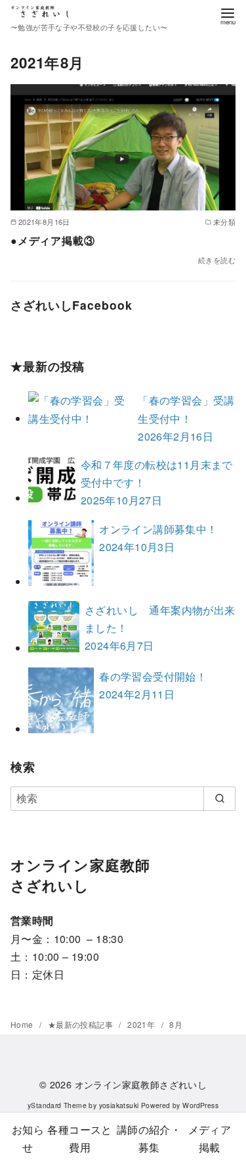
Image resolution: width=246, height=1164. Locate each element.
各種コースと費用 (79, 1138)
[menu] (227, 15)
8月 (175, 1024)
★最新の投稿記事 (81, 1024)
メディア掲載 (210, 1138)
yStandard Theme (57, 1105)
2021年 (142, 1024)
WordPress (200, 1105)
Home (22, 1024)
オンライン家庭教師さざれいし (141, 1084)
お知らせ (28, 1138)
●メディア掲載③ (52, 240)
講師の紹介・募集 (149, 1138)
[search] (219, 798)
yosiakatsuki (119, 1105)
